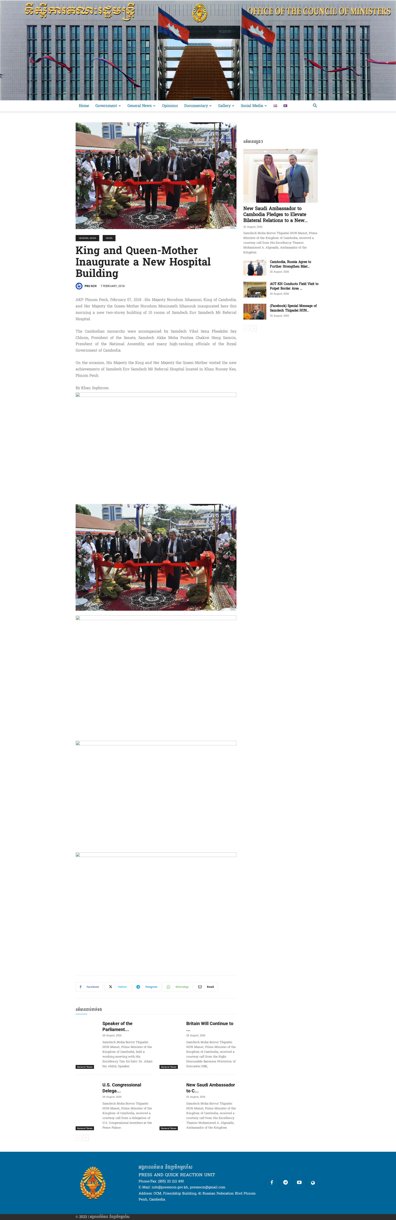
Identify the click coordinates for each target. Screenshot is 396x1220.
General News (139, 105)
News (109, 238)
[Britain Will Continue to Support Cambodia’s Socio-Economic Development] (171, 1026)
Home (84, 105)
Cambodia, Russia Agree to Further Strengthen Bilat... (290, 264)
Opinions (170, 105)
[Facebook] (272, 1183)
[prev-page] (78, 1138)
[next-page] (86, 1138)
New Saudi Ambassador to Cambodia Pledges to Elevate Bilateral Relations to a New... (275, 215)
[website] (313, 1183)
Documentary (196, 105)
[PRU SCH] (80, 286)
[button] (314, 106)
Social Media (252, 105)
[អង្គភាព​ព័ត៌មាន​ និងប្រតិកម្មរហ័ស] (198, 50)
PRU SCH (90, 286)
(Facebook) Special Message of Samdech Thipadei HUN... (293, 308)
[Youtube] (299, 1183)
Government (106, 105)
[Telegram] (285, 1183)
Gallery (224, 105)
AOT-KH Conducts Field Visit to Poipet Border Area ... (294, 286)
